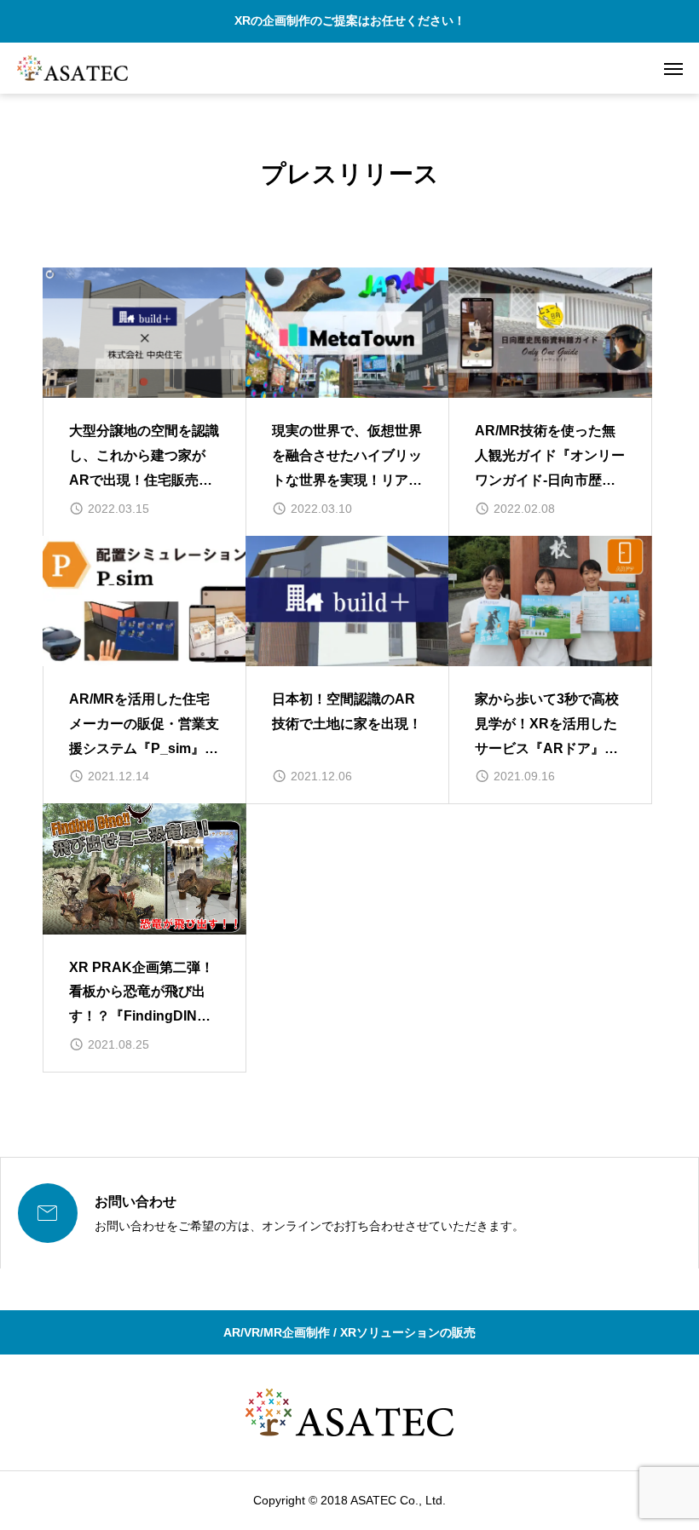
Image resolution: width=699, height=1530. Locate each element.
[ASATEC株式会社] (72, 68)
